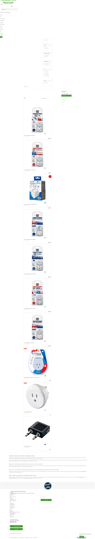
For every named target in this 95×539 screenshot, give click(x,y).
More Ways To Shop (46, 53)
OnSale (46, 56)
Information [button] (11, 492)
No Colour (46, 48)
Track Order (12, 0)
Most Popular (63, 100)
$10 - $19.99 (47, 74)
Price (44, 69)
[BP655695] (24, 375)
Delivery (11, 510)
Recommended (64, 95)
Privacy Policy (11, 505)
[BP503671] (24, 444)
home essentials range (80, 477)
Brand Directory (12, 503)
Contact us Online (16, 526)
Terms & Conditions (12, 504)
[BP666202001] (24, 168)
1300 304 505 (35, 537)
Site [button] (10, 502)
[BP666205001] (24, 237)
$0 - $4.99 (47, 71)
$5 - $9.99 (47, 73)
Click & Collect (47, 63)
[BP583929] (24, 410)
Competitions (11, 498)
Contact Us (15, 0)
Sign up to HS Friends (83, 471)
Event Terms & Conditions (13, 499)
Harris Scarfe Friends (12, 500)
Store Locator (11, 508)
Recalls (31, 537)
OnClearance (47, 55)
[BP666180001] (24, 133)
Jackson (46, 40)
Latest (62, 104)
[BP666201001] (24, 272)
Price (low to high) (64, 97)
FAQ (10, 509)
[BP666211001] (24, 202)
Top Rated (63, 102)
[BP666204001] (24, 341)
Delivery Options (46, 61)
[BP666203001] (24, 306)
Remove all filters (26, 86)
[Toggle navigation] (1, 4)
